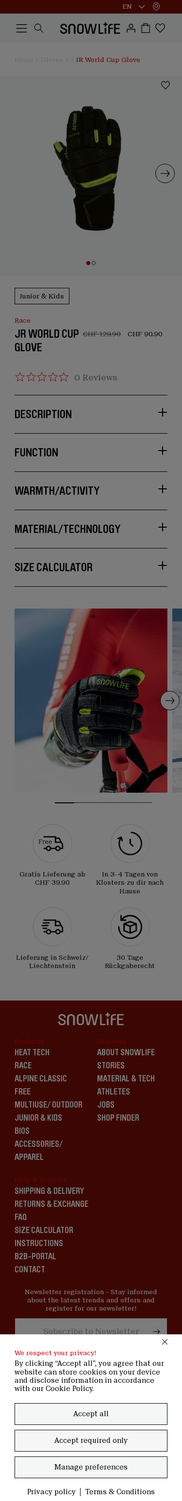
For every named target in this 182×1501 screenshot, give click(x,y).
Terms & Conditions (120, 1492)
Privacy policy (51, 1492)
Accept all (91, 1414)
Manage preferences (91, 1467)
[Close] (165, 1341)
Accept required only (91, 1440)
